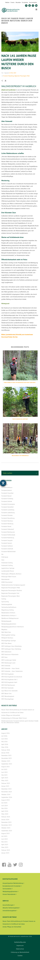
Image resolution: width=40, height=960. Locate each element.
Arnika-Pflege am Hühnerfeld (10, 715)
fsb (2, 554)
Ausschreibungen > (9, 905)
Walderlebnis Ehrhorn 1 (8, 615)
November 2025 (6, 758)
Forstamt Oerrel (6, 526)
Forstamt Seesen (6, 543)
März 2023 (4, 847)
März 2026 (4, 747)
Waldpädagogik (6, 621)
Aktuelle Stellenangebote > (11, 908)
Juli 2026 (4, 736)
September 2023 (6, 830)
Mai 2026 (4, 741)
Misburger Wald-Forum (8, 576)
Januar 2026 (5, 753)
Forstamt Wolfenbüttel (8, 551)
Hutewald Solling (7, 562)
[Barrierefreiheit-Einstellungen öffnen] (3, 483)
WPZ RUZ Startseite (7, 688)
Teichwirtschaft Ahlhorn (8, 607)
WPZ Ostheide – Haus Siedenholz (12, 671)
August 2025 (5, 766)
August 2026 (5, 733)
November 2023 (6, 825)
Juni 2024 (4, 805)
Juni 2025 (4, 772)
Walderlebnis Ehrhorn (8, 613)
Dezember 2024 (6, 789)
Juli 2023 (4, 836)
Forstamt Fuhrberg (7, 498)
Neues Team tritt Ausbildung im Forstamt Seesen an (17, 709)
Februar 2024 (5, 817)
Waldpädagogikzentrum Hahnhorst (12, 626)
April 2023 (4, 844)
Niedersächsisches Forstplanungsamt (13, 585)
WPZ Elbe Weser (6, 643)
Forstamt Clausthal (7, 493)
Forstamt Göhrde (6, 501)
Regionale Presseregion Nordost (11, 590)
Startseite (4, 27)
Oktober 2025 (5, 761)
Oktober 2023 (5, 828)
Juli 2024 (4, 803)
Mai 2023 (4, 842)
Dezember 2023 (6, 822)
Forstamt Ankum (6, 490)
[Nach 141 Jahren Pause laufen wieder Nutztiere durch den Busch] (20, 42)
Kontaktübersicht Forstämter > (12, 886)
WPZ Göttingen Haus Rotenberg (11, 646)
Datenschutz (20, 949)
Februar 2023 (5, 850)
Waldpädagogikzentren (8, 624)
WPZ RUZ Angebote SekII (9, 682)
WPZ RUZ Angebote (7, 674)
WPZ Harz (4, 657)
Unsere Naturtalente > (9, 894)
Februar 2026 (5, 750)
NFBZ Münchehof (6, 582)
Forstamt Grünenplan (8, 504)
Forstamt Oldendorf (7, 529)
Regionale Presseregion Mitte (10, 587)
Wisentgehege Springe (8, 640)
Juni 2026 (4, 739)
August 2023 (5, 833)
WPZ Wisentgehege (7, 699)
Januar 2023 (5, 853)
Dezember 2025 (6, 755)
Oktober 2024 (5, 794)
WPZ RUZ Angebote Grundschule (11, 677)
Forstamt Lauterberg (7, 510)
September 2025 (6, 764)
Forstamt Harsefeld (7, 507)
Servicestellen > (8, 889)
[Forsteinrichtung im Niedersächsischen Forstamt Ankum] (20, 365)
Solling (3, 599)
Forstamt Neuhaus (7, 521)
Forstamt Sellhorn (7, 546)
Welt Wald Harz (6, 632)
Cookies (20, 955)
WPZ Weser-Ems (6, 693)
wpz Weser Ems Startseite (9, 690)
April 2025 (4, 778)
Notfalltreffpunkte (20, 942)
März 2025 (4, 780)
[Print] (6, 80)
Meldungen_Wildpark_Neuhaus (11, 574)
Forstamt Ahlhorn (6, 487)
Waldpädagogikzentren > (10, 891)
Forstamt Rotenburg (7, 537)
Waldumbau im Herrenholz (20, 455)
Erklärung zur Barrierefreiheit (20, 952)
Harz (2, 560)
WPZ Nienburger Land (8, 663)
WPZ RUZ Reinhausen (8, 685)
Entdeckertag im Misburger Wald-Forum (14, 718)
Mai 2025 (4, 775)
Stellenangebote (6, 604)
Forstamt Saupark (7, 540)
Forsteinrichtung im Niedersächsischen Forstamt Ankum (21, 382)
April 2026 (4, 744)
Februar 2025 (5, 783)
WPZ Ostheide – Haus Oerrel (10, 668)
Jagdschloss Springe (7, 568)
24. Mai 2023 (12, 73)
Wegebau (4, 629)
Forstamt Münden (7, 515)
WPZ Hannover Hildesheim (9, 654)
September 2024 (6, 797)
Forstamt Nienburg (7, 523)
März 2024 (4, 814)
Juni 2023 (4, 839)
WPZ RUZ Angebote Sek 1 (9, 679)
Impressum (20, 945)
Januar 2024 (5, 819)
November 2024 (6, 791)
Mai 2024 (4, 808)
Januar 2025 (5, 786)
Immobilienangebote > (10, 910)
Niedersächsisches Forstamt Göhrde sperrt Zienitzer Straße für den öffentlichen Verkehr (19, 721)
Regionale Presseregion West (22, 76)
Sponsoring (5, 601)
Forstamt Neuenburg (8, 76)
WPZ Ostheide (5, 665)
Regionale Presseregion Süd (10, 593)
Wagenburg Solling (7, 610)
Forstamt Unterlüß (7, 549)
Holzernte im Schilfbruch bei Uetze (12, 712)
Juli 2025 (4, 769)
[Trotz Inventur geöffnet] (20, 402)
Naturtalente (5, 579)
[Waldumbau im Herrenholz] (20, 438)
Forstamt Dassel (6, 496)
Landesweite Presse (7, 571)
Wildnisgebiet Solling (8, 635)
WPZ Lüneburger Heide (8, 660)
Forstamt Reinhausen (8, 532)
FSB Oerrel (4, 557)
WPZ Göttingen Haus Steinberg (11, 649)
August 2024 (5, 800)
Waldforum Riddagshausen (10, 618)
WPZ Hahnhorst (6, 652)
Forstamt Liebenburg (8, 512)
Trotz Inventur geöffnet (20, 419)
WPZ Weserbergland (7, 696)
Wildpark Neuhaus (7, 638)
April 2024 (4, 811)
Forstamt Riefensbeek (8, 535)
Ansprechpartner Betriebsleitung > (13, 883)
